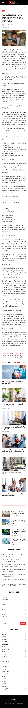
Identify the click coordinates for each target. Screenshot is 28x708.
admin (7, 25)
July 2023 (4, 676)
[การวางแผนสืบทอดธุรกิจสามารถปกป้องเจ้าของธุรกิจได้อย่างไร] (14, 485)
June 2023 (4, 679)
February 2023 (5, 689)
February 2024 (5, 669)
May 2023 (4, 681)
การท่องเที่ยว (5, 599)
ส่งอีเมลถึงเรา (14, 699)
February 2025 (5, 661)
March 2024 (4, 666)
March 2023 (4, 686)
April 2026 (4, 639)
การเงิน (3, 604)
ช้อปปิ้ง (3, 607)
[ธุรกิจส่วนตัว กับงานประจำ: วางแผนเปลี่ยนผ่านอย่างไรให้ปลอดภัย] (14, 395)
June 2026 (4, 634)
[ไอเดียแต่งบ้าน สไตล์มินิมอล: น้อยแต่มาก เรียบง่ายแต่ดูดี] (6, 514)
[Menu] (3, 2)
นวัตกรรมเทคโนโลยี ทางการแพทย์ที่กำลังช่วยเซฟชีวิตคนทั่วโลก (19, 541)
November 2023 (5, 671)
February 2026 (5, 644)
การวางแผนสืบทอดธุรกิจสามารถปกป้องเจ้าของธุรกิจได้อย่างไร (12, 495)
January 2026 (5, 646)
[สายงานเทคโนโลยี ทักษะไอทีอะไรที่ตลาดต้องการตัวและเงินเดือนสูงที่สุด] (6, 532)
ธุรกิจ (3, 11)
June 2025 (4, 651)
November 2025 (5, 649)
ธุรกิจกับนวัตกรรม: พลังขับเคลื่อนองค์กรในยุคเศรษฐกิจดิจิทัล (14, 428)
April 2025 (4, 656)
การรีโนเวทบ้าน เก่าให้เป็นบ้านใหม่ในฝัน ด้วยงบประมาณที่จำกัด (19, 522)
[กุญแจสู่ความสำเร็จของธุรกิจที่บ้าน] (14, 464)
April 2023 (4, 684)
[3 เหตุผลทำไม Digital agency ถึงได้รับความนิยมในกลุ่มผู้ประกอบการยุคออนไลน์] (14, 441)
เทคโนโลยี (4, 617)
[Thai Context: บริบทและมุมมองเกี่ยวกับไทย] (14, 2)
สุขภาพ (3, 614)
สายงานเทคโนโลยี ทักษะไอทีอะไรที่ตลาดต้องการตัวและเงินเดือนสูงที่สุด (19, 531)
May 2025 (4, 654)
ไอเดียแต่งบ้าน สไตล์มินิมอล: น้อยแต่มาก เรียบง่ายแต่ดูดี (18, 512)
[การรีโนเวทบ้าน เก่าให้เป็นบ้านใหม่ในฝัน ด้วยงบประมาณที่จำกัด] (6, 522)
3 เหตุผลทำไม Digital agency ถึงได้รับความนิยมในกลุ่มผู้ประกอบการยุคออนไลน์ (13, 451)
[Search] (25, 2)
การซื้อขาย (4, 597)
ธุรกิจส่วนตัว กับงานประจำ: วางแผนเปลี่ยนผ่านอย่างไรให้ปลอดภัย (13, 405)
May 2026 (4, 636)
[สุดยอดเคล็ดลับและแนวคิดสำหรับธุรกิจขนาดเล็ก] (14, 38)
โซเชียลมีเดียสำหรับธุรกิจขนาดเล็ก (20, 356)
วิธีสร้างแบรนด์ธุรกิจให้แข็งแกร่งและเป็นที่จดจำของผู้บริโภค (13, 382)
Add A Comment (14, 504)
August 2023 (5, 674)
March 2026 (4, 641)
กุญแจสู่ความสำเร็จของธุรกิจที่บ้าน (11, 473)
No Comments (6, 27)
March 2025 (4, 659)
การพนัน (4, 602)
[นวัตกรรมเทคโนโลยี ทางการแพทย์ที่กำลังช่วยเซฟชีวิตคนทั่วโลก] (6, 541)
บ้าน (3, 612)
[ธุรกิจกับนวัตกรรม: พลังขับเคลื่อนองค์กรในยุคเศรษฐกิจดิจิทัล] (14, 418)
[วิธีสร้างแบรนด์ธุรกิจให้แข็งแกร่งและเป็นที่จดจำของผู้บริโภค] (14, 372)
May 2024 (4, 664)
